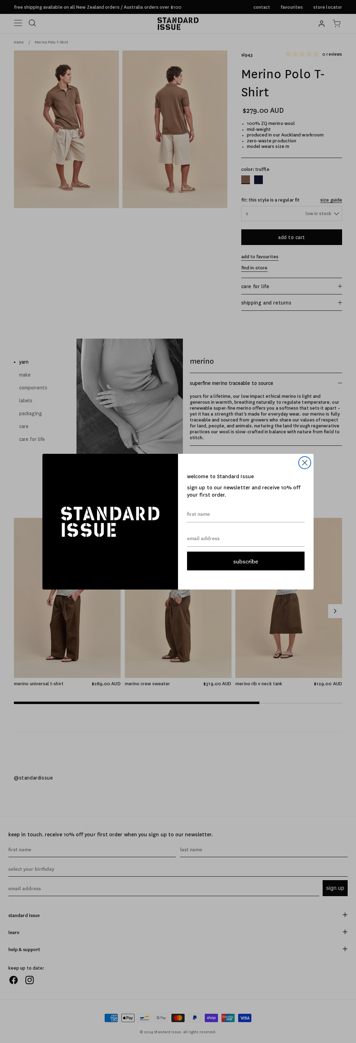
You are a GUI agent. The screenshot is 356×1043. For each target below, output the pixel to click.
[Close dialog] (305, 463)
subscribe (245, 561)
